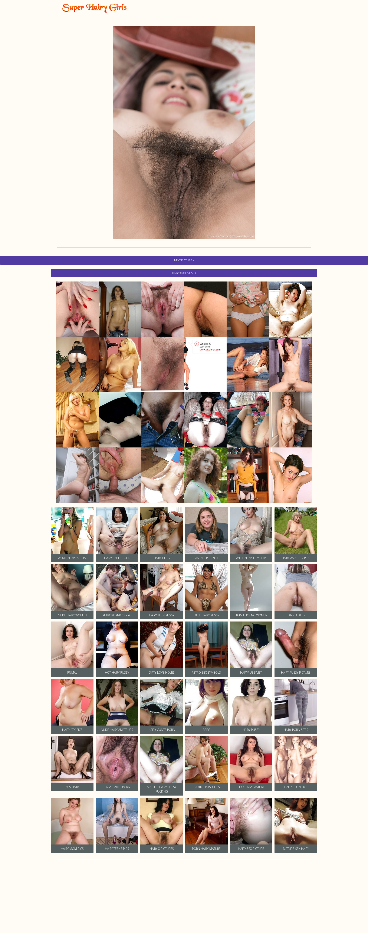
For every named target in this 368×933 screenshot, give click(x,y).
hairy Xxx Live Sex (184, 273)
